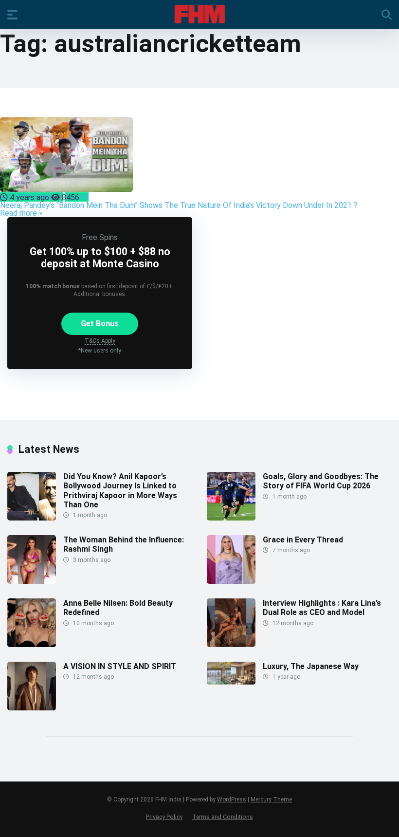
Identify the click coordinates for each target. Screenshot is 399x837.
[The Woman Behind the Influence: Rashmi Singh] (31, 581)
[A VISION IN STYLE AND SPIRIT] (31, 707)
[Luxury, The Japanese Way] (231, 682)
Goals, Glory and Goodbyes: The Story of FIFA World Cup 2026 (321, 481)
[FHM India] (199, 14)
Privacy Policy (164, 816)
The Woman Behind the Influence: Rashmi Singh (123, 544)
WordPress (231, 799)
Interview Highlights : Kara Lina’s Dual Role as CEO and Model (322, 607)
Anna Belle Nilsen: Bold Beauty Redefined (118, 607)
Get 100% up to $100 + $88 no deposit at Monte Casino (100, 257)
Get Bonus (100, 323)
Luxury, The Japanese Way (311, 666)
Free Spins (100, 237)
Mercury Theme (271, 799)
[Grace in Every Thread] (231, 581)
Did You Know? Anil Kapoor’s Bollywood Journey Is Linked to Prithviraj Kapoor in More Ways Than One (120, 490)
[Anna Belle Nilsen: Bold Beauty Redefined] (31, 644)
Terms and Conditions (222, 816)
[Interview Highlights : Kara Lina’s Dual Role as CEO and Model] (231, 644)
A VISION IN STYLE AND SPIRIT (119, 666)
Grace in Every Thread (303, 539)
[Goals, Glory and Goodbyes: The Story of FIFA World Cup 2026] (231, 517)
